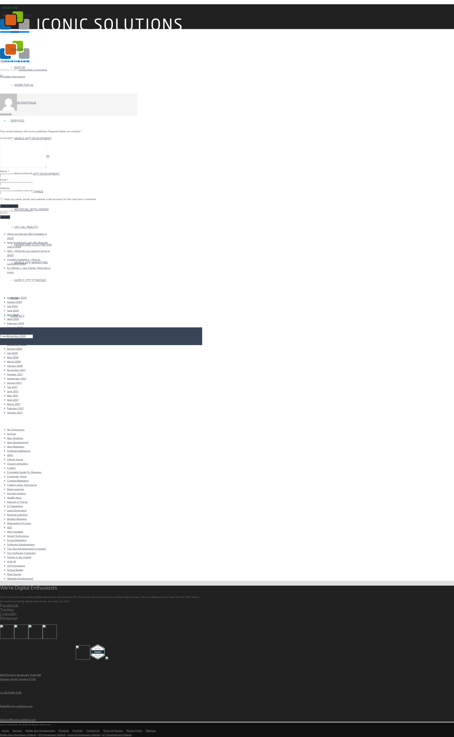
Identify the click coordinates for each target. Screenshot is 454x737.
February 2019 (15, 323)
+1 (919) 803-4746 (10, 692)
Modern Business (17, 519)
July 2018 (12, 353)
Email (4, 179)
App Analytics (15, 438)
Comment (7, 138)
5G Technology (15, 429)
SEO (9, 527)
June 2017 (13, 391)
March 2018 (14, 361)
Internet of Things (17, 502)
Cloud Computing (17, 463)
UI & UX (11, 561)
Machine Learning (17, 514)
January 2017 (15, 412)
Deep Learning (15, 489)
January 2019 (15, 327)
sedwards (24, 69)
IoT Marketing (15, 506)
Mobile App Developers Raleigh (18, 734)
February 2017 (15, 408)
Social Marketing (16, 540)
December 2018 (16, 331)
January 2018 (15, 365)
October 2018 (15, 340)
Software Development (20, 544)
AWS (10, 455)
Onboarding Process (19, 523)
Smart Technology (18, 536)
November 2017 (16, 370)
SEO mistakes (15, 531)
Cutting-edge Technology (22, 485)
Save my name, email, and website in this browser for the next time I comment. (50, 199)
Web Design (14, 574)
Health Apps (14, 497)
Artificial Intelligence (18, 451)
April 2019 (13, 319)
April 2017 (13, 399)
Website (5, 188)
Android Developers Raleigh (84, 734)
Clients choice (15, 459)
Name (4, 171)
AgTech (11, 434)
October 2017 (15, 374)
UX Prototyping (16, 565)
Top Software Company (21, 553)
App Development (17, 442)
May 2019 (12, 314)
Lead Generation (17, 510)
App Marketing (15, 446)
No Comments (38, 69)
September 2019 (16, 297)
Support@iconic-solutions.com (18, 719)
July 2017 (12, 387)
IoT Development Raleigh (117, 734)
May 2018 (12, 357)
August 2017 (14, 382)
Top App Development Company (26, 548)
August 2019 (14, 302)
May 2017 (12, 395)
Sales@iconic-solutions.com (16, 706)
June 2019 (13, 310)
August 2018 (14, 348)
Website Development (20, 578)
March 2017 (14, 404)
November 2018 (16, 336)
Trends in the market (19, 557)
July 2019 (12, 306)
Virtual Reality (15, 570)
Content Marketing (18, 480)
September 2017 (16, 378)
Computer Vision (17, 476)
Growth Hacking (16, 493)
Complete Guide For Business (24, 472)
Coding (11, 468)
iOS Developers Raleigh (52, 734)
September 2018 (16, 344)
